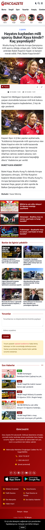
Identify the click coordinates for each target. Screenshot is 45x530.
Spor (18, 9)
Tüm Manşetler (11, 500)
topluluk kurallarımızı (22, 344)
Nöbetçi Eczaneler (12, 489)
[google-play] (32, 479)
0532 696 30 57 (23, 460)
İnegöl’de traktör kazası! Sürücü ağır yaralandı (29, 385)
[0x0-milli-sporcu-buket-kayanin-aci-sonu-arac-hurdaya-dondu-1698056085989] (22, 122)
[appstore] (13, 479)
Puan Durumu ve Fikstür (30, 494)
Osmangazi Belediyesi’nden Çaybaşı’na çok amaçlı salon (29, 375)
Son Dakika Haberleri (33, 500)
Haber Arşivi (10, 504)
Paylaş (6, 87)
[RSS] (34, 473)
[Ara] (39, 3)
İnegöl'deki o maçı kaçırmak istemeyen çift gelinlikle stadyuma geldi (30, 417)
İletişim (19, 512)
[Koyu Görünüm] (36, 3)
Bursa (4, 9)
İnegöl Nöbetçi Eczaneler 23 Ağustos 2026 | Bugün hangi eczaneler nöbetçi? (29, 396)
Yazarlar (25, 9)
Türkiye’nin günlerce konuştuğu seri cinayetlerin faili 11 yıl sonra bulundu (11, 261)
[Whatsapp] (30, 473)
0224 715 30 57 (24, 456)
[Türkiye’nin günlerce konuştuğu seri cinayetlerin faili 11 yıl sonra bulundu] (12, 252)
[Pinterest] (18, 473)
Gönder (6, 336)
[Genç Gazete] (12, 3)
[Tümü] (42, 365)
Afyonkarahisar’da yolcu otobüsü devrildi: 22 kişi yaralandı (31, 283)
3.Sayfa (22, 30)
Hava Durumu (31, 489)
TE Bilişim (28, 518)
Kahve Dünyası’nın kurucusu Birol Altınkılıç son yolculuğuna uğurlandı (32, 303)
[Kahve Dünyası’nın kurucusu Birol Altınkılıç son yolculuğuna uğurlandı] (33, 294)
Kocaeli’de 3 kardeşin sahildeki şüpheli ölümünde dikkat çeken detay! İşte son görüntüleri (32, 261)
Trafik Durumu (10, 493)
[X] (15, 473)
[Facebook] (11, 473)
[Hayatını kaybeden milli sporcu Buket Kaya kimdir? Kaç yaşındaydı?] (22, 71)
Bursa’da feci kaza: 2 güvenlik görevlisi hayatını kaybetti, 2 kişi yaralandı (11, 303)
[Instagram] (22, 473)
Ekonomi (20, 402)
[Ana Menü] (42, 3)
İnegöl (11, 9)
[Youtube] (26, 473)
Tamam (22, 527)
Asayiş (33, 9)
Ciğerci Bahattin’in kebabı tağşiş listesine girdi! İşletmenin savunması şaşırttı (11, 283)
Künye (26, 512)
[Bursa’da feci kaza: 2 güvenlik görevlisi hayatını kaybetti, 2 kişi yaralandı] (12, 294)
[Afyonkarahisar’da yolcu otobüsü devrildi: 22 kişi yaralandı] (33, 274)
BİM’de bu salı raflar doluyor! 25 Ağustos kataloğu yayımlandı (28, 406)
